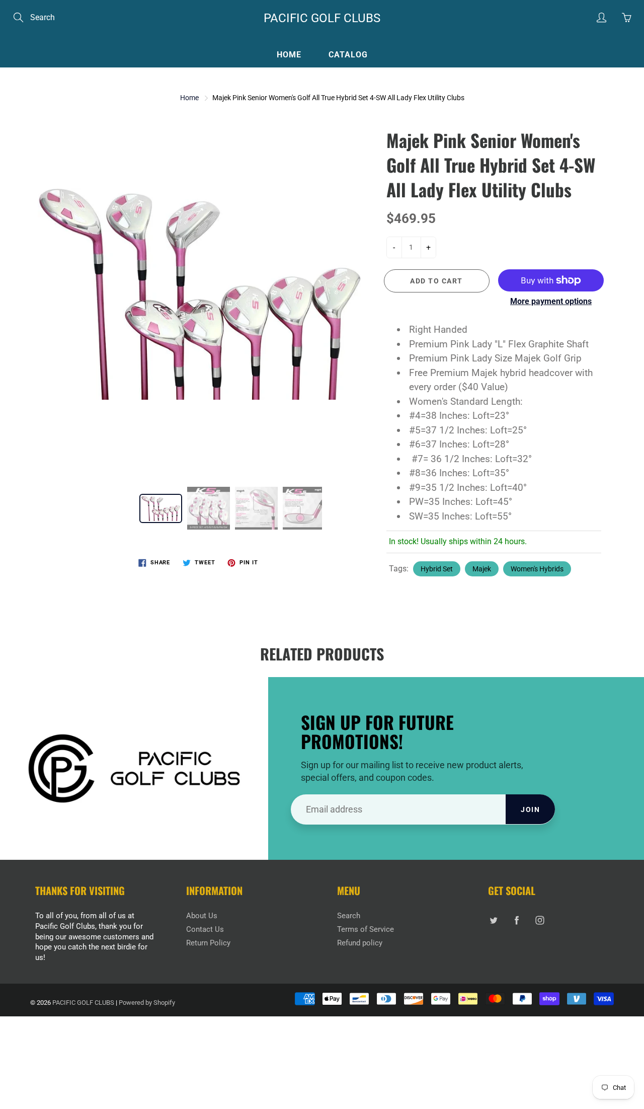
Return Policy (208, 943)
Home (289, 54)
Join (530, 809)
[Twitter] (493, 920)
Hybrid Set (437, 569)
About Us (201, 916)
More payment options (551, 301)
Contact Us (205, 929)
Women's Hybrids (537, 569)
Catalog (348, 54)
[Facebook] (516, 920)
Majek (481, 569)
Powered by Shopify (147, 1002)
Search (348, 916)
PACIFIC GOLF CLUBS (322, 18)
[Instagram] (539, 920)
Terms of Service (365, 929)
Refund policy (359, 943)
